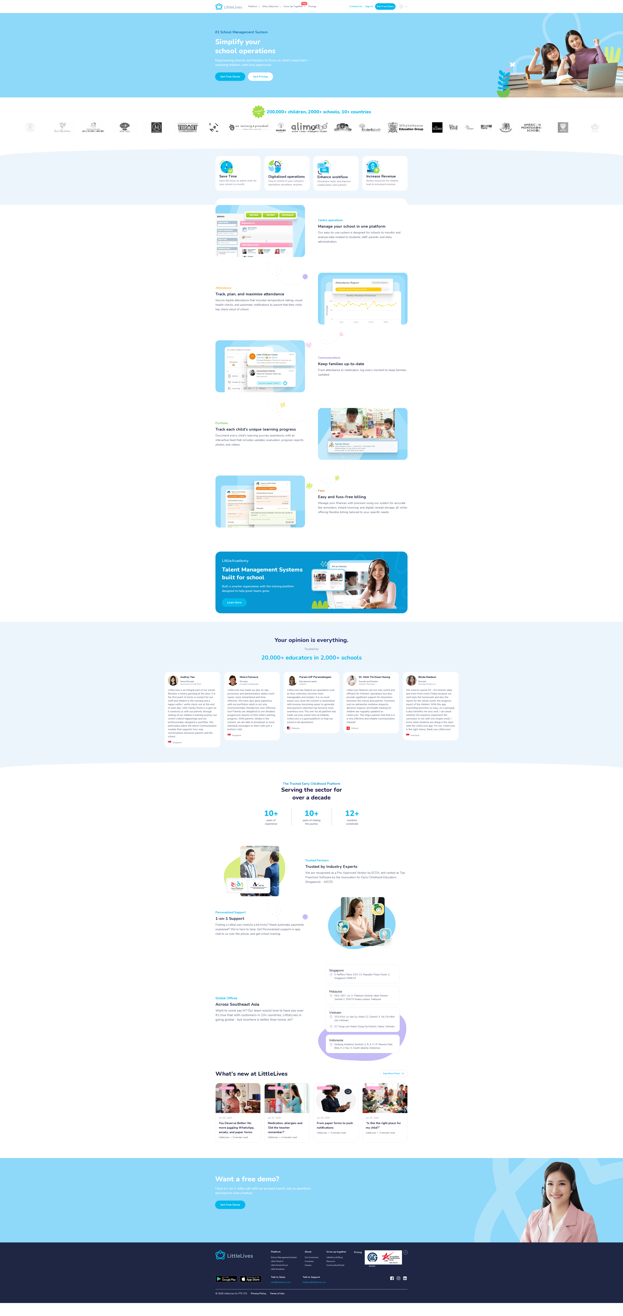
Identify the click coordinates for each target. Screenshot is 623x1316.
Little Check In (277, 1261)
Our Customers (312, 1257)
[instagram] (398, 1280)
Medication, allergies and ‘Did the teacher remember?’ (285, 1127)
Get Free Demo (385, 6)
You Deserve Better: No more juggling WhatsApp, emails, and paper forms (236, 1127)
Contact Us (355, 6)
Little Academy (277, 1269)
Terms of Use (277, 1293)
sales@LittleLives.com (281, 1282)
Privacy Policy (258, 1293)
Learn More (234, 602)
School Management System (284, 1257)
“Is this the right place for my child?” (383, 1125)
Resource (330, 1261)
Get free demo (230, 1205)
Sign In (369, 6)
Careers (308, 1265)
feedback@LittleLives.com (314, 1282)
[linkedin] (405, 1280)
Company (309, 1261)
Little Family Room (279, 1265)
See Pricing (260, 76)
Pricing (358, 1252)
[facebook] (392, 1280)
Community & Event (335, 1265)
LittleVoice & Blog (334, 1257)
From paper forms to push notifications (335, 1125)
